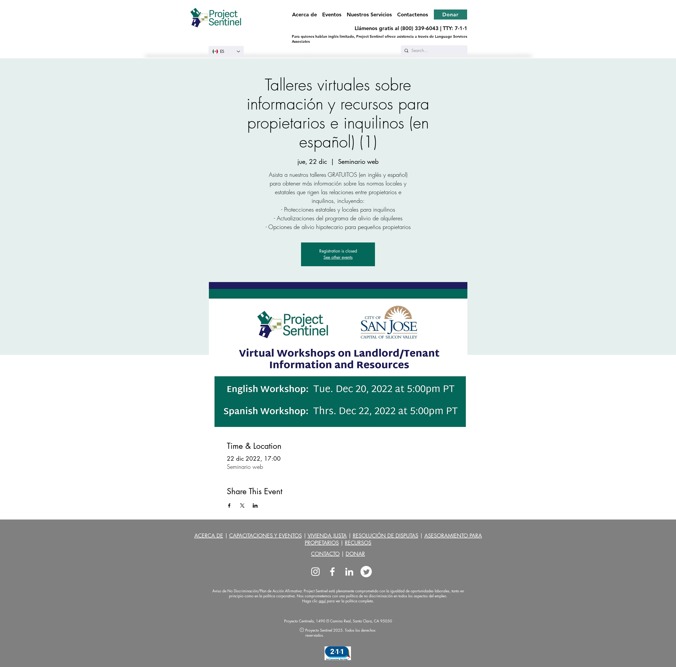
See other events (338, 257)
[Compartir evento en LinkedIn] (255, 505)
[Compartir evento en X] (242, 505)
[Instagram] (315, 571)
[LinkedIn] (349, 571)
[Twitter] (366, 571)
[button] (369, 14)
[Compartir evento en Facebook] (229, 505)
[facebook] (332, 571)
